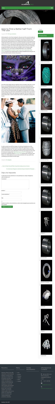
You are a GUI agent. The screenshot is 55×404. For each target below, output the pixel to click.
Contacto (19, 381)
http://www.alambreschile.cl (46, 388)
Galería (18, 379)
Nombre (3, 190)
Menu (3, 8)
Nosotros (19, 374)
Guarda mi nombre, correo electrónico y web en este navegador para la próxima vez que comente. (18, 203)
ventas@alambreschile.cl (46, 384)
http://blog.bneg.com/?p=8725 (20, 152)
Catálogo (19, 377)
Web (2, 198)
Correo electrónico (5, 194)
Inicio (18, 372)
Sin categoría (8, 160)
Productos (19, 376)
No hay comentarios (12, 34)
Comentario (4, 179)
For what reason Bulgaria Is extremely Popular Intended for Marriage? (20, 169)
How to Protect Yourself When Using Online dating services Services (15, 166)
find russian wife (18, 153)
